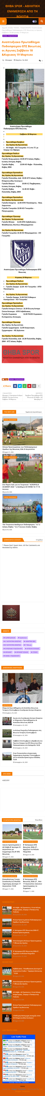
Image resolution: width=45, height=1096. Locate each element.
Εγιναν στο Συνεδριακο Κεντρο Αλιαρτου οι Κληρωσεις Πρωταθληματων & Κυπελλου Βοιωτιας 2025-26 (27, 720)
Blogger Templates (19, 1089)
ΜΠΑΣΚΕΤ (8, 652)
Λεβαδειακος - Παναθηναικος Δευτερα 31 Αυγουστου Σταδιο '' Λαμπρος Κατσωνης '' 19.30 (27, 971)
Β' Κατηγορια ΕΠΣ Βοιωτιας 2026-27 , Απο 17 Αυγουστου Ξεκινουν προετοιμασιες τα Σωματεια (32, 883)
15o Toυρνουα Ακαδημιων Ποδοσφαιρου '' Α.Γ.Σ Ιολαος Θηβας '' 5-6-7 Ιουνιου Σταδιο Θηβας (21, 525)
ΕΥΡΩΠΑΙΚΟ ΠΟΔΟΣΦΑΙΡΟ (13, 649)
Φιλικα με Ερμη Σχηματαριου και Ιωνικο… (17, 1067)
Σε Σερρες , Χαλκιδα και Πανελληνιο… (17, 1041)
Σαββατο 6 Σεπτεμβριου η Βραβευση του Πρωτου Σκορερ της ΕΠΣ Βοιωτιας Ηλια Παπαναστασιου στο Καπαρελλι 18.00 (27, 743)
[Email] (34, 386)
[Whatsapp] (24, 386)
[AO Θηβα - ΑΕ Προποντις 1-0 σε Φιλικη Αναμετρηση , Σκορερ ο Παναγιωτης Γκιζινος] (7, 910)
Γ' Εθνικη (28, 645)
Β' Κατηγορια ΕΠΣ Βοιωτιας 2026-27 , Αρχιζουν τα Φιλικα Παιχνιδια (31, 848)
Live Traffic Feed (19, 1037)
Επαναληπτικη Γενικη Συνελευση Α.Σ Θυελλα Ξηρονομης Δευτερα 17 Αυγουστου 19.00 (11, 882)
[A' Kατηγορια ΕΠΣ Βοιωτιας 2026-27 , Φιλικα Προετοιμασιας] (7, 933)
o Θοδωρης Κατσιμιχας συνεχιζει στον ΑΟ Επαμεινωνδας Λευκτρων (26, 1017)
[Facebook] (15, 386)
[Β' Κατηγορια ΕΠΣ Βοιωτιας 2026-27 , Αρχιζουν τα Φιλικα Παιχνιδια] (7, 954)
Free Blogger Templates (29, 1090)
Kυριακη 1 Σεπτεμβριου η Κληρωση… (17, 1063)
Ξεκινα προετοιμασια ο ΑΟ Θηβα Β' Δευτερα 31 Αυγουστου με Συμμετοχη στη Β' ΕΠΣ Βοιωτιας (11, 849)
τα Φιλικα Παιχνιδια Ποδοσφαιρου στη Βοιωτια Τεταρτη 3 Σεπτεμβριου (27, 731)
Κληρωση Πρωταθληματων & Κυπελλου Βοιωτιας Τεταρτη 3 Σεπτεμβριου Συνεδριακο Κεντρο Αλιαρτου (21, 709)
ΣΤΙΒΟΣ (35, 652)
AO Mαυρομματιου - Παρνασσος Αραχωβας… (16, 1055)
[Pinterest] (29, 386)
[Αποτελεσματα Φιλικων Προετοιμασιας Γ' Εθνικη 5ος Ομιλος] (7, 944)
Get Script (11, 1082)
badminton (23, 638)
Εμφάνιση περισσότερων (34, 412)
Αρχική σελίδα (7, 28)
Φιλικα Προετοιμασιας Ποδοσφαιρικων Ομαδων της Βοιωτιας (27, 921)
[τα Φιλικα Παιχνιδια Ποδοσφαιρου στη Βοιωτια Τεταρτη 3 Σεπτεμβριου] (7, 733)
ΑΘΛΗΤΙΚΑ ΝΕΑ (30, 641)
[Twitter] (20, 386)
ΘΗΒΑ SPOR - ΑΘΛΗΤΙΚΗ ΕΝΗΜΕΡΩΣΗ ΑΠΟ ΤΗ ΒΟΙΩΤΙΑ (22, 11)
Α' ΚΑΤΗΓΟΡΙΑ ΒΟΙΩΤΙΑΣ (13, 641)
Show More (38, 820)
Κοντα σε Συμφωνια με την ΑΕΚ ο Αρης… (17, 1075)
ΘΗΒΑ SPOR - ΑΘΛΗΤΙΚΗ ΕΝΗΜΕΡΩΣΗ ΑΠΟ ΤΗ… (16, 1051)
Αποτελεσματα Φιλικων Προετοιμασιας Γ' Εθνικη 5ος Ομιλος (27, 942)
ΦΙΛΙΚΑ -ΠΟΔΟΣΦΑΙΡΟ (22, 28)
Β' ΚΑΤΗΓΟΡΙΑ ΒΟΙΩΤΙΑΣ (13, 645)
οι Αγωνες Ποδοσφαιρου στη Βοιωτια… (16, 1059)
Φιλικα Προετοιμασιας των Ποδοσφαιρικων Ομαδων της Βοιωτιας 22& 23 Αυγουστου (19, 448)
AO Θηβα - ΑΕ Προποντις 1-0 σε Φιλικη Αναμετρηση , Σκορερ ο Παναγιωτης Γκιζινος (26, 909)
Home (22, 1086)
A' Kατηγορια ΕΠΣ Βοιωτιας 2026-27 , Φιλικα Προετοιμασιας (26, 931)
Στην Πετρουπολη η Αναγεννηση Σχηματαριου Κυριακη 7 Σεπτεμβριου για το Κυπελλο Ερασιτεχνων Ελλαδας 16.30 (26, 756)
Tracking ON (25, 1082)
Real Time (18, 1082)
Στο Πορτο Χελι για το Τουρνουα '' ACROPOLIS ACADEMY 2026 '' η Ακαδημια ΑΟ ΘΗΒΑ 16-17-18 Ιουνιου (21, 486)
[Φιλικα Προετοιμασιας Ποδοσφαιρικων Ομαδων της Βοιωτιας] (7, 923)
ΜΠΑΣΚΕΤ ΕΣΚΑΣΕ (22, 652)
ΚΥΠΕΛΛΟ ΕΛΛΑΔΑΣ (33, 649)
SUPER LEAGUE (10, 638)
